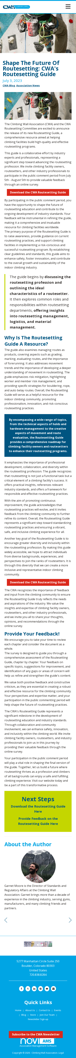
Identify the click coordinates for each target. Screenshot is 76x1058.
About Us (30, 1010)
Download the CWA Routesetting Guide (38, 192)
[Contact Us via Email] (53, 988)
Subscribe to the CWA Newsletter (36, 1034)
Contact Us (45, 1010)
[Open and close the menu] (51, 6)
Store (33, 1014)
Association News (28, 85)
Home (18, 1010)
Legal (61, 1052)
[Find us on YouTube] (47, 988)
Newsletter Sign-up (38, 1019)
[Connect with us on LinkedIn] (34, 988)
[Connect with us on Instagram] (40, 988)
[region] (70, 920)
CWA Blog (9, 85)
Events (57, 1010)
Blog (23, 1014)
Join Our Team (47, 1014)
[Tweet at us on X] (27, 988)
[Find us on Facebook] (21, 988)
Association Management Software (38, 1045)
